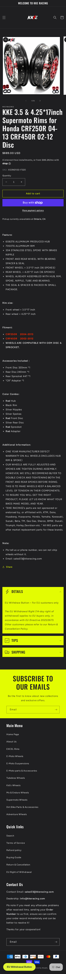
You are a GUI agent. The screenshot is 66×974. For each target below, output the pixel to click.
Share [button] (9, 567)
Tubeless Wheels (15, 778)
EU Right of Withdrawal (19, 872)
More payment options (33, 210)
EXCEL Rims (13, 749)
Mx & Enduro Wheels (17, 792)
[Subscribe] (55, 709)
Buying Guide (13, 857)
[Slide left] (25, 100)
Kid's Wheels (13, 785)
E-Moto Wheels (14, 756)
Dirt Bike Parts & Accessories (22, 807)
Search (10, 835)
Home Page (12, 734)
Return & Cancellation (18, 864)
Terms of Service (15, 843)
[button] (4, 17)
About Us (11, 741)
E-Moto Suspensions (17, 763)
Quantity (6, 175)
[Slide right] (40, 100)
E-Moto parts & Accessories (21, 770)
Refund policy (14, 850)
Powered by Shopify (40, 968)
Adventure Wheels (16, 814)
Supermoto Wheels (17, 800)
